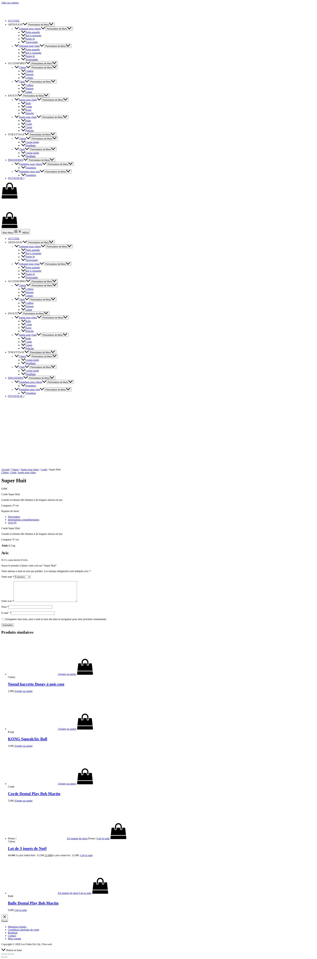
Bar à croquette (33, 35)
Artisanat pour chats (29, 46)
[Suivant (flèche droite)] (6, 957)
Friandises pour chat (29, 171)
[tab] (162, 516)
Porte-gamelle (32, 32)
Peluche (29, 113)
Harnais (29, 74)
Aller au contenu (10, 2)
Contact (12, 935)
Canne (28, 127)
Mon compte (14, 938)
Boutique (13, 932)
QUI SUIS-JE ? (16, 178)
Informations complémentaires (23, 519)
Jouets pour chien (28, 99)
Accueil (5, 469)
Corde (28, 106)
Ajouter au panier (23, 691)
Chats (22, 81)
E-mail (6, 613)
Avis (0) (12, 522)
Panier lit (30, 38)
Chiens (22, 67)
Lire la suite (86, 855)
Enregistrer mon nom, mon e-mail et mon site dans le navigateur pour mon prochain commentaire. (56, 619)
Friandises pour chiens (30, 164)
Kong (28, 110)
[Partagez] (6, 954)
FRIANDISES (15, 160)
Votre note (7, 576)
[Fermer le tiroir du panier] (4, 917)
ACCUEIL (14, 20)
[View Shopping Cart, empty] (158, 190)
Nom (5, 606)
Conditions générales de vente (23, 929)
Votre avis (7, 601)
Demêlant (30, 145)
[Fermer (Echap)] (2, 954)
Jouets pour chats (28, 117)
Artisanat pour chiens (30, 28)
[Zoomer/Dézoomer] (12, 954)
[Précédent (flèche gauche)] (2, 957)
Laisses (29, 77)
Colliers (29, 71)
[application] (25, 24)
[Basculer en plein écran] (9, 954)
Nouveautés (31, 42)
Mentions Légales (17, 926)
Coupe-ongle (32, 142)
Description (14, 516)
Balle (28, 103)
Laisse (28, 91)
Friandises (30, 167)
